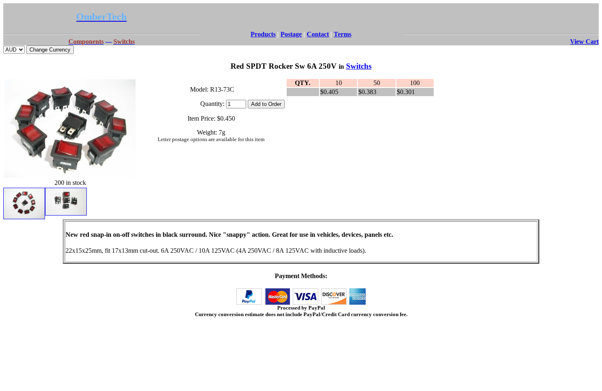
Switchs (358, 66)
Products (263, 34)
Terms (342, 34)
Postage (291, 34)
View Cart (584, 41)
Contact (318, 34)
